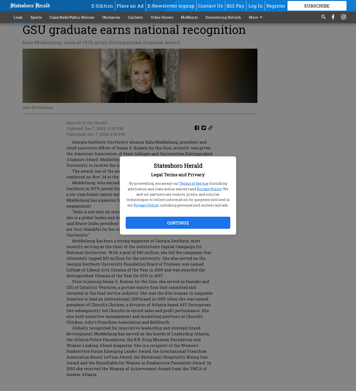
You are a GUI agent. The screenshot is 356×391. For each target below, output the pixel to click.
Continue (178, 222)
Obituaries (111, 17)
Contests (135, 17)
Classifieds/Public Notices (71, 17)
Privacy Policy (209, 189)
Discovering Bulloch (223, 17)
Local (18, 17)
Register (275, 6)
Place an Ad (130, 6)
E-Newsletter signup (170, 6)
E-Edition (102, 6)
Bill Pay (236, 6)
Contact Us (210, 6)
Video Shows (162, 17)
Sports (36, 17)
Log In (255, 6)
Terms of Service (194, 183)
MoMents (189, 17)
